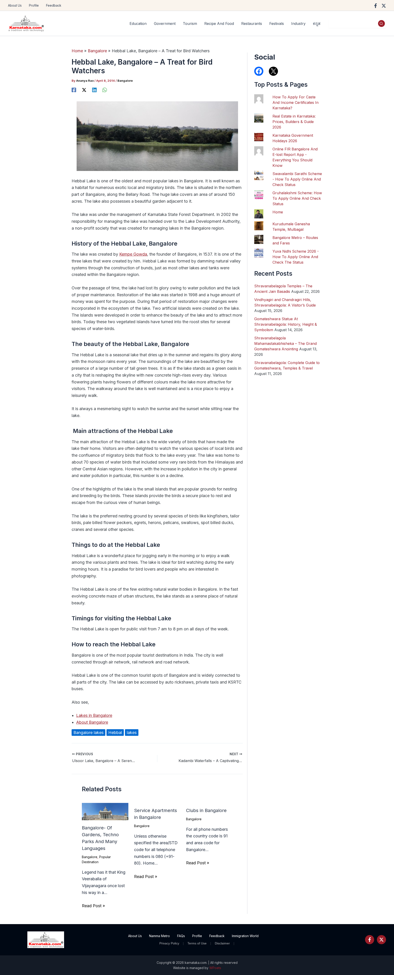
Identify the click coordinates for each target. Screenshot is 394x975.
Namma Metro (159, 936)
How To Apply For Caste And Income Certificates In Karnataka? (295, 102)
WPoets (215, 968)
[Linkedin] (94, 89)
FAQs (181, 936)
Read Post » (93, 905)
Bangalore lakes (88, 732)
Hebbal (115, 732)
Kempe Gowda (133, 254)
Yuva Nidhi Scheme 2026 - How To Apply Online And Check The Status (295, 257)
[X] (84, 89)
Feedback (53, 5)
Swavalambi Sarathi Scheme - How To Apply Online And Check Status (297, 179)
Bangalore (125, 80)
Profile (34, 5)
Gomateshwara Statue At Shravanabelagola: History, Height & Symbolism (285, 324)
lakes (132, 732)
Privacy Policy (169, 943)
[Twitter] (381, 939)
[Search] (381, 23)
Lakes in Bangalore (94, 715)
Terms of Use (197, 943)
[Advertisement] (288, 612)
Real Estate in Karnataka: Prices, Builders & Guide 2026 (294, 121)
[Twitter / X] (383, 5)
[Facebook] (375, 5)
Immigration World (245, 936)
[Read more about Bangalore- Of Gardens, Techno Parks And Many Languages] (105, 811)
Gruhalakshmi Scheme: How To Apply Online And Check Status (297, 198)
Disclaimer (222, 943)
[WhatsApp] (104, 89)
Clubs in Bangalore (206, 810)
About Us (15, 5)
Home (277, 212)
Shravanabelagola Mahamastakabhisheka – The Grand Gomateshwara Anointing (285, 343)
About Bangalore (92, 722)
